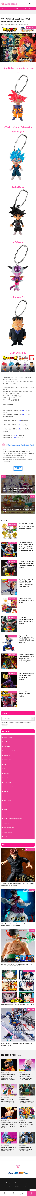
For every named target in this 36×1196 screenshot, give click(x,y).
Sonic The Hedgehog (9, 827)
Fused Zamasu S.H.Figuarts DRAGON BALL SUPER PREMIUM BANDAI (26, 620)
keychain (26, 24)
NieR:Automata (7, 800)
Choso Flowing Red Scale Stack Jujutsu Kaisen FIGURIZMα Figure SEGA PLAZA (14, 924)
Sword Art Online (8, 832)
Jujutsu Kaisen (7, 782)
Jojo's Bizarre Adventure (10, 778)
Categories (9, 1183)
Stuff (15, 437)
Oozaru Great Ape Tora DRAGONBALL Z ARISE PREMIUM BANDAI (25, 1149)
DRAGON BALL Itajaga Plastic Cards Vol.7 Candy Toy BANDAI (26, 1124)
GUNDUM (4, 724)
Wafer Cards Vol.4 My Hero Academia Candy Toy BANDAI (17, 1004)
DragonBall (27, 722)
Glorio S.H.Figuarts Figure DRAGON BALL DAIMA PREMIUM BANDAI (9, 1149)
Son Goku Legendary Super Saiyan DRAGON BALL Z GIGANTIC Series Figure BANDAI (9, 1125)
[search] (33, 719)
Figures (16, 435)
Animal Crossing (19, 722)
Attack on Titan (7, 741)
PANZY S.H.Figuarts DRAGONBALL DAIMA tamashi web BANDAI (7, 1101)
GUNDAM (6, 773)
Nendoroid (6, 796)
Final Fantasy (7, 769)
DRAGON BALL (13, 12)
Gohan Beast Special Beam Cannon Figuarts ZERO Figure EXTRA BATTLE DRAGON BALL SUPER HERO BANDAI (26, 547)
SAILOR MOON (7, 823)
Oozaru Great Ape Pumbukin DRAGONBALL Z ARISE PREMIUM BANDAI (26, 1101)
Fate (5, 764)
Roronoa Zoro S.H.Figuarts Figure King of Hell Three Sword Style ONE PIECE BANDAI (16, 965)
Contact (13, 1194)
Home (4, 1194)
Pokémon (11, 722)
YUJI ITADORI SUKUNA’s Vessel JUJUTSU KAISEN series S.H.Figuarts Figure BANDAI (17, 884)
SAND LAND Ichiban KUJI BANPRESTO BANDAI (25, 694)
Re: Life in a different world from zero (13, 818)
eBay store (27, 1183)
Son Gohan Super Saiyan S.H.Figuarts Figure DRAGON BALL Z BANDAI (26, 676)
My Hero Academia (8, 787)
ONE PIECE (6, 805)
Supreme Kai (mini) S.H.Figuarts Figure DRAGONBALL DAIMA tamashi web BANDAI (25, 1077)
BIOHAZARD (7, 746)
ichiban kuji (21, 425)
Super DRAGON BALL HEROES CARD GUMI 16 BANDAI (26, 600)
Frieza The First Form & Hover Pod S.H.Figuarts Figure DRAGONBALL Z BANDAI (26, 564)
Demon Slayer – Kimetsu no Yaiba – (12, 751)
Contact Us (18, 1183)
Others (5, 809)
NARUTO (6, 791)
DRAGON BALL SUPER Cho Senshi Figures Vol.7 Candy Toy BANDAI (27, 526)
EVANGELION (7, 760)
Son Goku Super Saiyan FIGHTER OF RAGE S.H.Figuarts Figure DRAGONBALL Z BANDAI (8, 1077)
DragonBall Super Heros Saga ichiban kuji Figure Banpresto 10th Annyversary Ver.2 (26, 658)
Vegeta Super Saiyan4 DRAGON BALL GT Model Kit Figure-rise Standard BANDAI (26, 583)
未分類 (5, 836)
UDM (19, 420)
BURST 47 (25, 410)
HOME (4, 12)
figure (21, 24)
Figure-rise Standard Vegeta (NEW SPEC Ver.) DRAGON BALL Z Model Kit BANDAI (26, 639)
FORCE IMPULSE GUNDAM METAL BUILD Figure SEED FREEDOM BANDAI (16, 1044)
